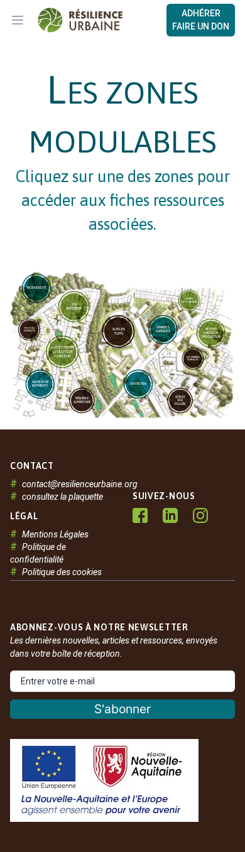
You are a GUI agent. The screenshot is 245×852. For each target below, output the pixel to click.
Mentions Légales (55, 534)
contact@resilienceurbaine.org (80, 484)
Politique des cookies (62, 572)
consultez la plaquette (62, 497)
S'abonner (122, 708)
